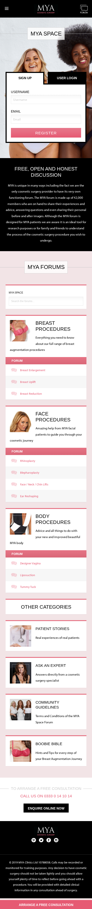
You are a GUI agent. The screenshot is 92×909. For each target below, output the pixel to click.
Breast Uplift (28, 382)
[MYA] (46, 9)
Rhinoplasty (27, 461)
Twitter (41, 840)
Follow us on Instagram (56, 840)
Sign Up (25, 78)
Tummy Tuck (28, 587)
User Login (67, 78)
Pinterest (33, 840)
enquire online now (46, 808)
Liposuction (27, 575)
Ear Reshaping (29, 496)
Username (20, 92)
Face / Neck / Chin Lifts (34, 484)
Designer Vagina (30, 563)
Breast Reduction (31, 394)
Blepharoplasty (29, 473)
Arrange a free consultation (46, 905)
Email (16, 111)
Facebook (48, 840)
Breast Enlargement (32, 370)
